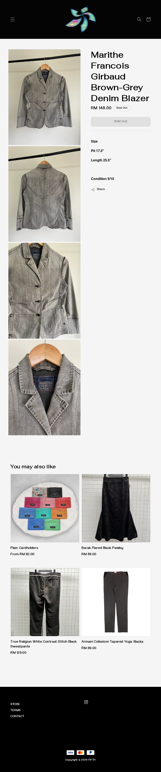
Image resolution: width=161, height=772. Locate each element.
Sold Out (120, 122)
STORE (15, 704)
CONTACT (17, 717)
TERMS (15, 711)
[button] (12, 19)
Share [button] (101, 189)
